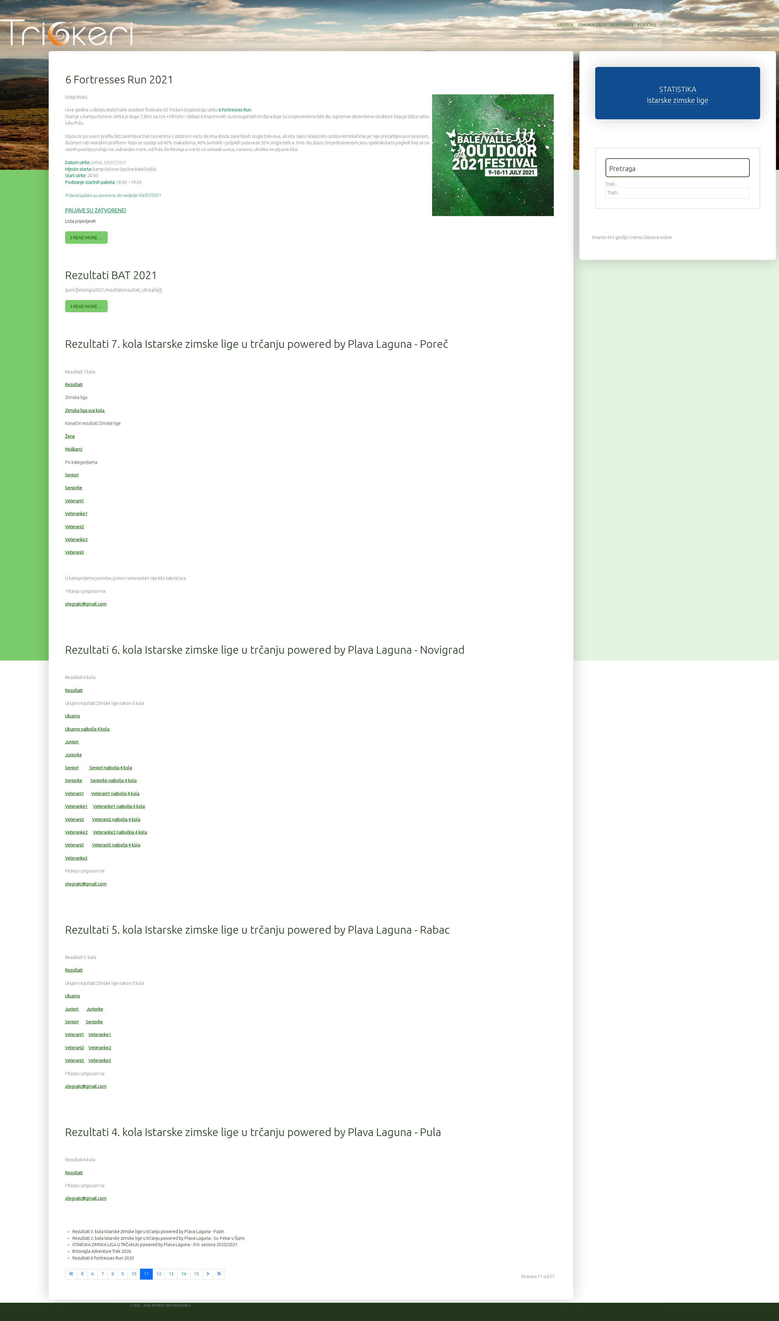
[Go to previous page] (82, 1274)
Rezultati (73, 384)
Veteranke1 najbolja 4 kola (119, 806)
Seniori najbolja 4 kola (110, 767)
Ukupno (72, 716)
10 (133, 1273)
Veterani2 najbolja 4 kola (116, 819)
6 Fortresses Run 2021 (119, 79)
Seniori (72, 475)
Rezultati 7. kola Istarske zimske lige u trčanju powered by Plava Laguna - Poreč (256, 343)
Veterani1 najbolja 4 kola (115, 793)
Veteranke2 (76, 539)
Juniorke (73, 755)
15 (196, 1273)
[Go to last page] (219, 1274)
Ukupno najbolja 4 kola (87, 729)
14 (183, 1273)
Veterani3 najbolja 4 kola (116, 845)
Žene (70, 436)
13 (171, 1273)
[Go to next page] (207, 1274)
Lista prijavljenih (80, 221)
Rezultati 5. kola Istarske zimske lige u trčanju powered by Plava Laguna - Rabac (257, 929)
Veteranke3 (76, 858)
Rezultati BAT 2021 (111, 275)
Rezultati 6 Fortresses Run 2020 (103, 1258)
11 (146, 1273)
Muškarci (73, 449)
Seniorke (73, 487)
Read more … (87, 237)
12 (158, 1273)
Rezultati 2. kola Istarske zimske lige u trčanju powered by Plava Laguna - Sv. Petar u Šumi (158, 1238)
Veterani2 (74, 526)
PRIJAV (73, 210)
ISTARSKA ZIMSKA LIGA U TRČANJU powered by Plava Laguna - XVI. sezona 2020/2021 (154, 1244)
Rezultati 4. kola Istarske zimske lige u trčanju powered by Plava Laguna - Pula (253, 1132)
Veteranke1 (76, 513)
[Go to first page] (71, 1274)
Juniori (72, 741)
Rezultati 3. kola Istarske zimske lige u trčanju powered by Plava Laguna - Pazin (148, 1231)
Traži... (611, 184)
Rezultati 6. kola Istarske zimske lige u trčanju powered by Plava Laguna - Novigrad (265, 649)
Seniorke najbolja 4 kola (113, 780)
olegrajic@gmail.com (86, 604)
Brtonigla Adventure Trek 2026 (101, 1251)
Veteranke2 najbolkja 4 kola (120, 832)
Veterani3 (74, 552)
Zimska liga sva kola (85, 410)
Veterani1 (74, 500)
